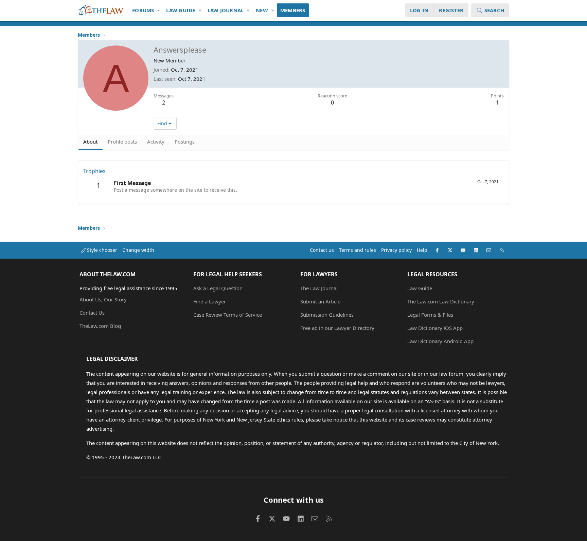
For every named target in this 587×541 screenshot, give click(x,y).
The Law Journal (319, 288)
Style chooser (101, 250)
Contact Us (92, 312)
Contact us (322, 250)
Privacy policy (396, 250)
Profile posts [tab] (122, 141)
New (262, 10)
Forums (143, 10)
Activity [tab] (155, 141)
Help (422, 250)
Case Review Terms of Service (227, 314)
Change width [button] (138, 250)
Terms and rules (357, 250)
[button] (159, 10)
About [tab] (90, 141)
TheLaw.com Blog (100, 325)
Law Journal (226, 10)
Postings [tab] (185, 141)
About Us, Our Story (103, 299)
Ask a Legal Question (218, 288)
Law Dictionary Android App (440, 341)
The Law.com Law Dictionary (440, 301)
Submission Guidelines (327, 314)
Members (292, 10)
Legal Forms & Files (430, 314)
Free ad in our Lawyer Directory (337, 327)
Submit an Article (320, 301)
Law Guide (180, 10)
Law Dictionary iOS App (435, 327)
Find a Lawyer (209, 301)
